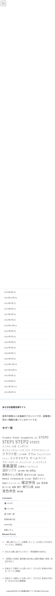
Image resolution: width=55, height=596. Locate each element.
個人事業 (21, 471)
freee (16, 437)
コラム (32, 454)
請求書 (44, 483)
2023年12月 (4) (10, 298)
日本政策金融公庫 (17, 479)
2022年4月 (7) (10, 353)
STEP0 (43, 437)
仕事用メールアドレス (28, 466)
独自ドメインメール (11, 483)
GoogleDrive (26, 437)
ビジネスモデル (19, 458)
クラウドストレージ (40, 450)
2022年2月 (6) (10, 359)
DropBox (6, 437)
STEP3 (34, 442)
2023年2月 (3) (10, 314)
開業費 (37, 487)
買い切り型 (6, 487)
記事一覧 (11, 514)
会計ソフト (9, 470)
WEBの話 (8, 525)
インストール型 (9, 446)
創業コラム (8, 530)
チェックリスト (44, 454)
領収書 (20, 491)
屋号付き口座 (30, 474)
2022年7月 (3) (10, 336)
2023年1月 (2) (10, 320)
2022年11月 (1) (10, 325)
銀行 (19, 487)
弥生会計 (40, 475)
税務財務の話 (9, 519)
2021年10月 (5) (10, 370)
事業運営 (9, 466)
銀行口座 (28, 487)
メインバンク (25, 462)
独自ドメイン (39, 478)
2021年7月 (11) (10, 386)
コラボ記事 (22, 454)
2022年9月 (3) (10, 331)
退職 (14, 487)
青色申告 (9, 491)
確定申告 (28, 482)
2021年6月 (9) (10, 392)
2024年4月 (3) (10, 292)
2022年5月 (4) (10, 348)
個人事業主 (31, 470)
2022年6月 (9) (10, 342)
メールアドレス (39, 462)
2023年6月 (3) (10, 309)
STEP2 (22, 442)
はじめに (11, 508)
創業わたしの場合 (12, 474)
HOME (10, 503)
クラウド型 (9, 454)
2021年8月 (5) (10, 381)
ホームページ (38, 458)
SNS (35, 438)
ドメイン (5, 458)
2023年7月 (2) (10, 303)
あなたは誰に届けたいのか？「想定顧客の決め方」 (26, 552)
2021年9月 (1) (10, 375)
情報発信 (5, 479)
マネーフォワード (10, 462)
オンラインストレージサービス (16, 450)
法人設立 (28, 479)
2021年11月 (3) (10, 364)
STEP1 (8, 442)
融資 (38, 483)
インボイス (22, 446)
